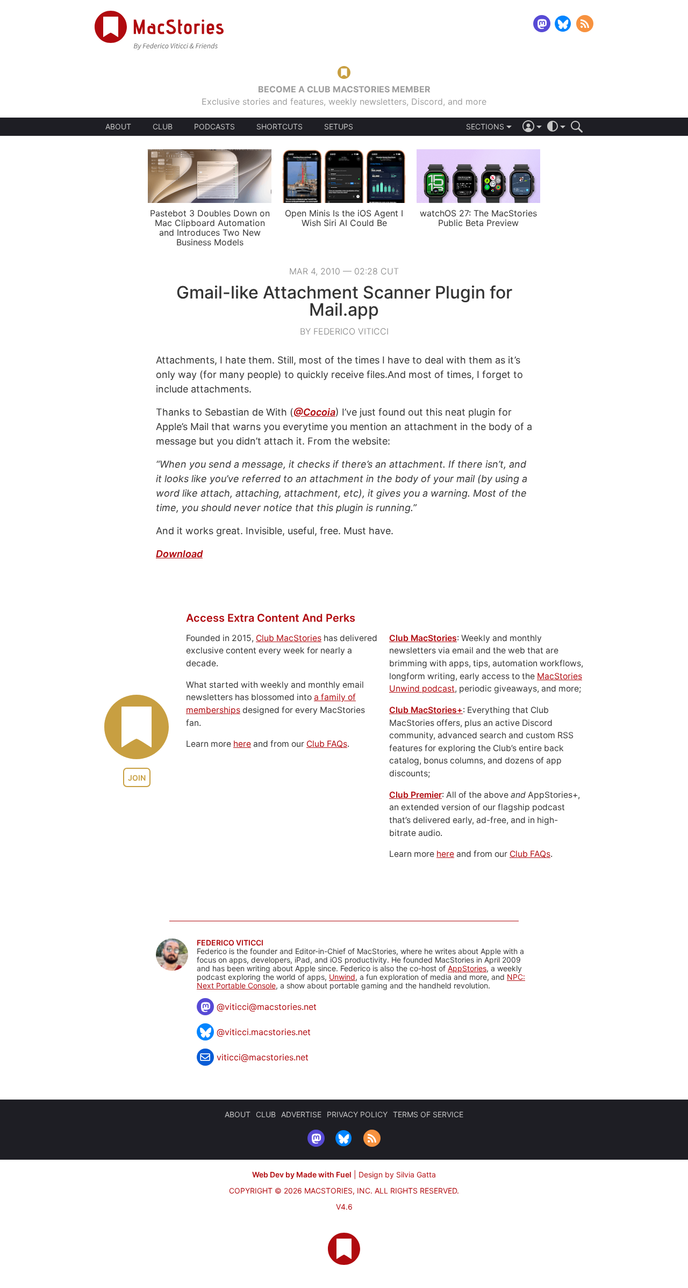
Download (179, 553)
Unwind (342, 976)
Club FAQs (326, 744)
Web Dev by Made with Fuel (302, 1174)
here (242, 744)
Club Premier (415, 795)
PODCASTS (214, 126)
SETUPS (338, 126)
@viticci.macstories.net (264, 1032)
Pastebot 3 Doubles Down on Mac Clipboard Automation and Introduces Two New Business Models (210, 228)
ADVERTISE (301, 1114)
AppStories (467, 968)
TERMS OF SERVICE (428, 1114)
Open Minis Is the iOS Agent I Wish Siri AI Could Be (344, 218)
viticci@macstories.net (263, 1057)
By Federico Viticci (344, 331)
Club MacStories (288, 638)
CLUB (163, 126)
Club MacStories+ (426, 710)
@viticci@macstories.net (267, 1007)
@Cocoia (314, 412)
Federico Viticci (230, 942)
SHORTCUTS (279, 126)
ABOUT (118, 126)
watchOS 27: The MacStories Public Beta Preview (478, 218)
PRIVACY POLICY (357, 1114)
